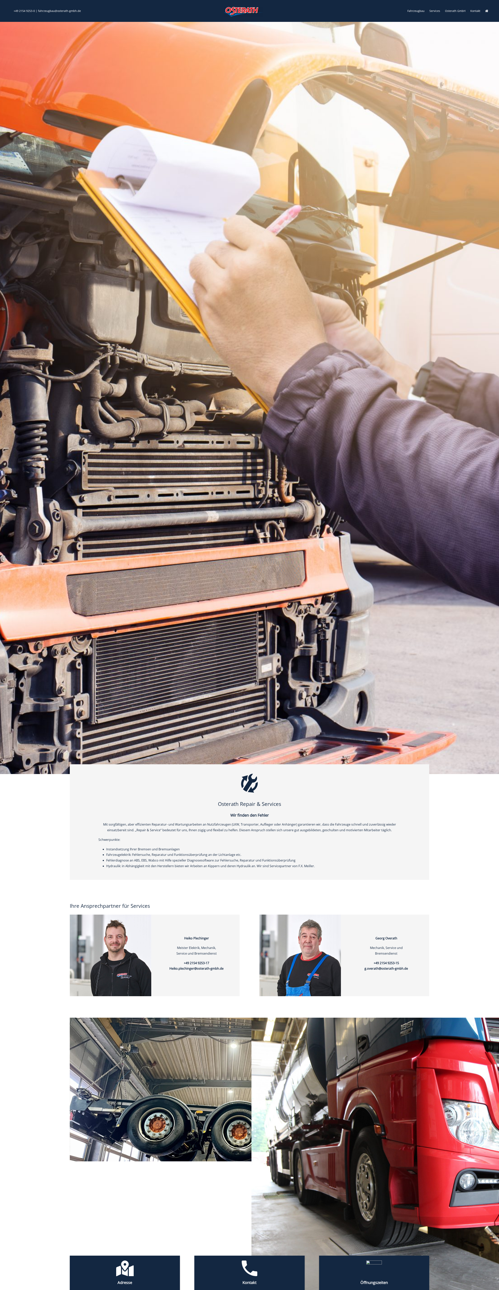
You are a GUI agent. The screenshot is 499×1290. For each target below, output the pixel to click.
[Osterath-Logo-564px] (243, 8)
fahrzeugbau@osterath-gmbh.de (59, 11)
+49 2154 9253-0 (24, 11)
